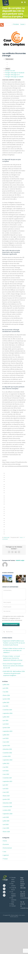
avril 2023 (6, 738)
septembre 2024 (7, 713)
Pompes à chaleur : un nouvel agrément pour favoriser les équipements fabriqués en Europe (12, 658)
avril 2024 (6, 724)
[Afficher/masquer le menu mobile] (25, 2)
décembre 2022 (7, 749)
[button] (3, 579)
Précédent (16, 24)
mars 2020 (6, 828)
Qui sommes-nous (14, 900)
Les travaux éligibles (13, 894)
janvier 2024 (6, 727)
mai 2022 (5, 767)
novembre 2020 (7, 806)
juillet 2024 (6, 717)
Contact (13, 906)
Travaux (5, 859)
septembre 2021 (7, 781)
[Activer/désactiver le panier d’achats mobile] (22, 2)
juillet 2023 (6, 735)
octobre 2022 (7, 756)
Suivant (22, 24)
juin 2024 (5, 720)
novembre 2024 (7, 710)
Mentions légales (14, 915)
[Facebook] (4, 885)
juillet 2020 (6, 821)
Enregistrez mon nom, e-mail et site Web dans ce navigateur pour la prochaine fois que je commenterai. (13, 618)
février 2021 (6, 796)
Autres (21, 537)
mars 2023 (6, 742)
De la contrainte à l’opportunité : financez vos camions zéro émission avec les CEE (13, 666)
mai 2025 (5, 706)
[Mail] (4, 895)
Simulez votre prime (13, 879)
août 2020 (6, 817)
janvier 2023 (6, 745)
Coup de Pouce (13, 889)
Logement (6, 855)
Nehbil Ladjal (6, 537)
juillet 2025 (6, 702)
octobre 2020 (7, 810)
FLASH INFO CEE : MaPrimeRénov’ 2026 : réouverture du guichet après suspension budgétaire (14, 673)
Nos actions (13, 884)
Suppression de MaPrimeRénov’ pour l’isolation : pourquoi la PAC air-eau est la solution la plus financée (14, 643)
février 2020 (6, 831)
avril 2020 (6, 824)
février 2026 (6, 695)
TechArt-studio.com (14, 916)
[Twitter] (4, 889)
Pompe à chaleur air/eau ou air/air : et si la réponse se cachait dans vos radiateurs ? (14, 650)
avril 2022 (6, 770)
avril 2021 (6, 788)
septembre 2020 (7, 814)
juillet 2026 (6, 684)
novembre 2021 (7, 778)
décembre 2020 (7, 803)
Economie (6, 844)
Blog (12, 904)
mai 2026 (5, 692)
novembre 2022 (7, 753)
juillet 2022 (6, 763)
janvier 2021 (6, 799)
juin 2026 (5, 688)
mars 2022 (6, 774)
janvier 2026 (6, 699)
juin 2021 (5, 785)
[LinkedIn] (4, 892)
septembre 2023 (7, 731)
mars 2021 (6, 792)
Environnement (7, 848)
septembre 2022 (7, 760)
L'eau (4, 851)
